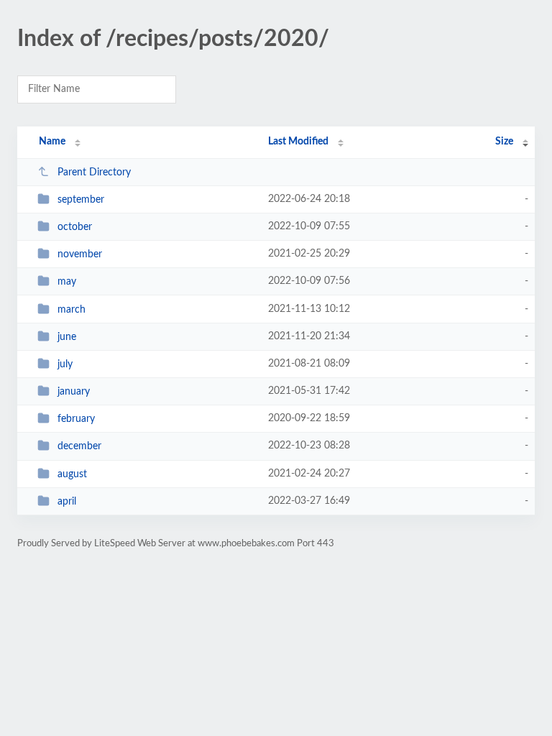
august (72, 474)
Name (52, 142)
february (76, 419)
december (79, 446)
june (67, 337)
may (67, 282)
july (65, 364)
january (74, 392)
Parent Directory (94, 172)
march (72, 310)
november (80, 254)
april (67, 502)
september (81, 200)
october (75, 227)
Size (504, 142)
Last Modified (298, 142)
